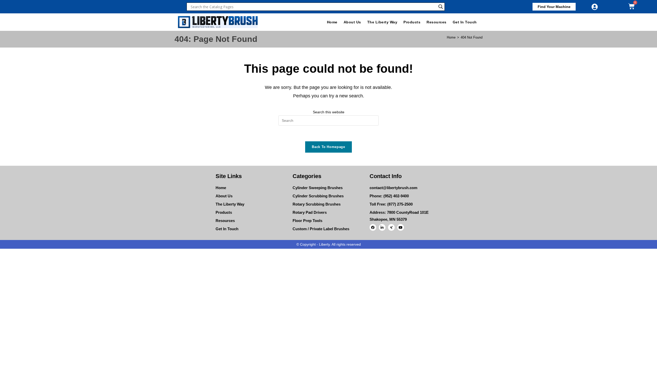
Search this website (328, 112)
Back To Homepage (328, 147)
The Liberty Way (382, 22)
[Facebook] (373, 227)
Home (332, 22)
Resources (437, 22)
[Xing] (391, 227)
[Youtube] (400, 227)
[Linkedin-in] (382, 227)
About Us (352, 22)
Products (411, 22)
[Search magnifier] (441, 7)
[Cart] (631, 6)
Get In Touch (465, 22)
